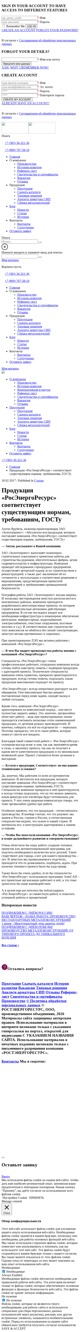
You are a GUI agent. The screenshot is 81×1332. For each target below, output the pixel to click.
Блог (12, 428)
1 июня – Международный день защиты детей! (33, 923)
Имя (42, 17)
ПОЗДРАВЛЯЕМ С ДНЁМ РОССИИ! (27, 912)
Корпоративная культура (33, 389)
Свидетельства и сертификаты (37, 396)
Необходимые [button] (11, 1267)
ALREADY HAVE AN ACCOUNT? (25, 103)
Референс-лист (27, 393)
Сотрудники (25, 450)
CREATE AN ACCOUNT (18, 30)
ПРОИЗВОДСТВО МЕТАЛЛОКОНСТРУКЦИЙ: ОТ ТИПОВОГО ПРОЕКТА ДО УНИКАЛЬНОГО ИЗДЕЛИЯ (38, 934)
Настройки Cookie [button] (15, 1197)
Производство (26, 382)
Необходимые (15, 1271)
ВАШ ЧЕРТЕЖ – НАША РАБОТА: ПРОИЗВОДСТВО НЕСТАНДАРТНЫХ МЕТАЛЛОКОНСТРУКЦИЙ (38, 918)
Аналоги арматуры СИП (34, 421)
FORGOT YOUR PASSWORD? (57, 30)
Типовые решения (29, 418)
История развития (29, 386)
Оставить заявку (20, 453)
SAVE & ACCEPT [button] (14, 1328)
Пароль (45, 22)
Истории (23, 439)
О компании (17, 379)
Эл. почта (46, 87)
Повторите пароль (52, 95)
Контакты (16, 442)
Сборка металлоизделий (33, 425)
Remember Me (16, 26)
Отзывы (22, 404)
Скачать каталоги (29, 414)
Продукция (17, 407)
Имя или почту (50, 59)
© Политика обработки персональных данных (34, 1003)
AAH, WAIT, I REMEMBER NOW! (25, 67)
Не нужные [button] (9, 1296)
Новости (23, 432)
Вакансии (23, 400)
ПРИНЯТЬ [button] (36, 1197)
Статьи (22, 435)
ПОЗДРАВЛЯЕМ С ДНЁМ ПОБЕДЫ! (27, 927)
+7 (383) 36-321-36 (17, 143)
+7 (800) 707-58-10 (17, 150)
